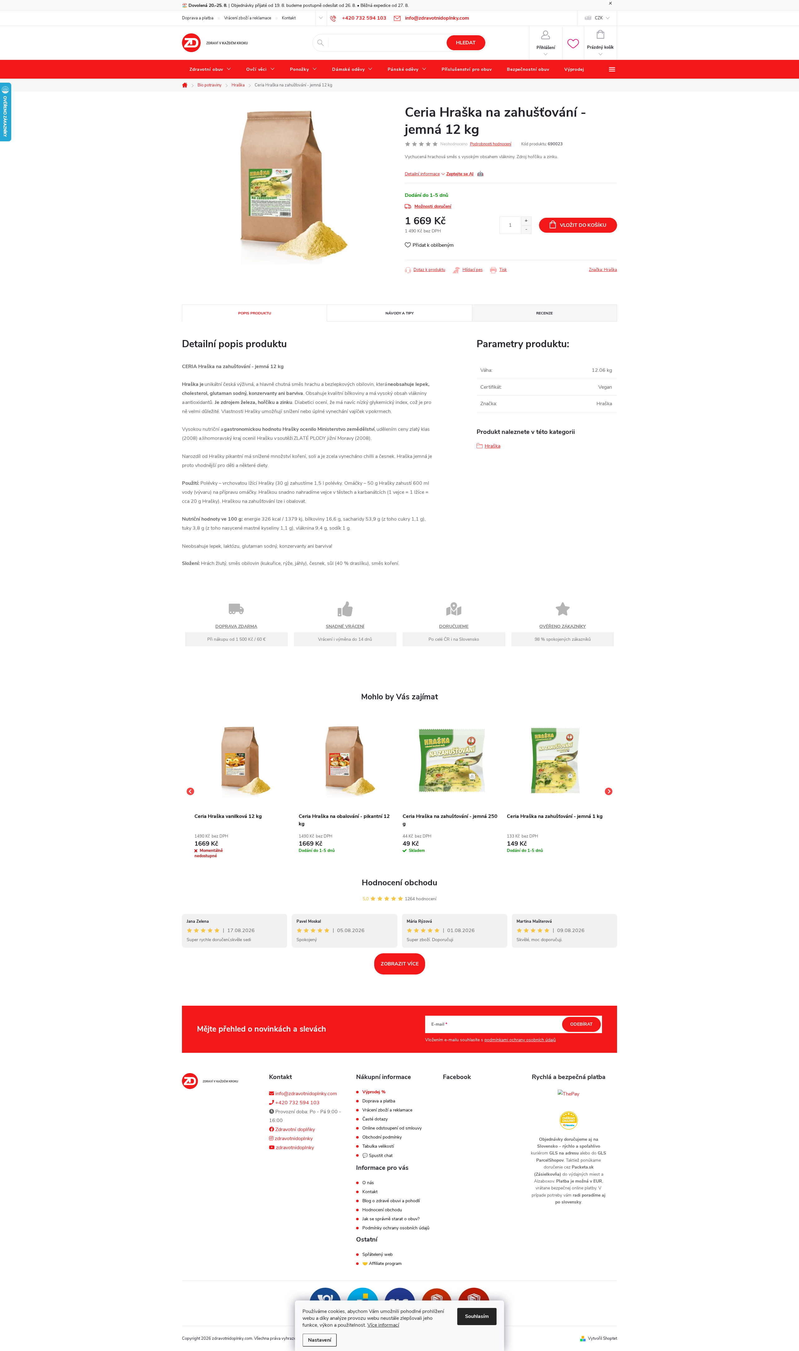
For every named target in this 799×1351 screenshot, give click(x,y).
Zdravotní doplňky (294, 1129)
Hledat (466, 42)
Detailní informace (422, 174)
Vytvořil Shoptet (602, 1338)
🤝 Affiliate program (382, 1263)
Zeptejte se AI (464, 173)
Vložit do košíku (583, 225)
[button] (243, 845)
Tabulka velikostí (378, 1146)
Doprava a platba (197, 18)
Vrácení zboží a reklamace (247, 18)
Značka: (603, 270)
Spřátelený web (377, 1254)
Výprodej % (373, 1092)
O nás (368, 1182)
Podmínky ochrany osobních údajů (395, 1228)
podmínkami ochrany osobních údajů (520, 1040)
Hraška (492, 446)
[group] (243, 791)
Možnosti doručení (432, 206)
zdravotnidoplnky (293, 1138)
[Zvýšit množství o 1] (526, 221)
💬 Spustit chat (377, 1156)
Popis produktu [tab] (254, 313)
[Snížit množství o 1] (526, 229)
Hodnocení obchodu (399, 882)
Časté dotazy (375, 1119)
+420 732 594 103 (297, 1102)
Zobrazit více (400, 963)
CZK (599, 18)
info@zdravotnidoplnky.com (305, 1093)
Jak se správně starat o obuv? (390, 1219)
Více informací (383, 1325)
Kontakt (289, 18)
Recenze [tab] (544, 313)
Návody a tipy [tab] (399, 313)
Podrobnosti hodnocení (490, 144)
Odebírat (581, 1024)
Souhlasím (477, 1316)
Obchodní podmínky (382, 1137)
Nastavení (319, 1340)
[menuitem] (210, 69)
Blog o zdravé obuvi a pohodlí (391, 1200)
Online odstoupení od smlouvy (392, 1128)
